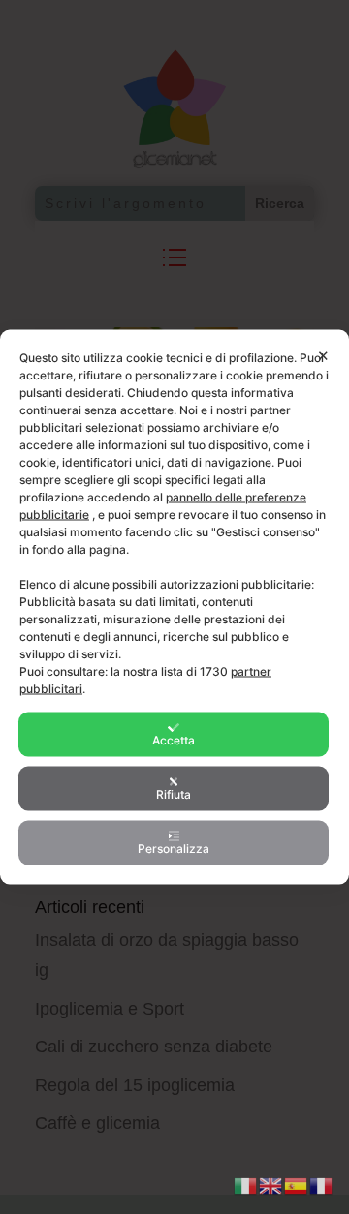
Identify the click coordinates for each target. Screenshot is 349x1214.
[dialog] (174, 607)
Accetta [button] (173, 740)
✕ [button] (323, 356)
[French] (321, 1184)
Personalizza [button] (173, 848)
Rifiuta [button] (173, 794)
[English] (271, 1184)
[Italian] (246, 1184)
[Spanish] (296, 1184)
